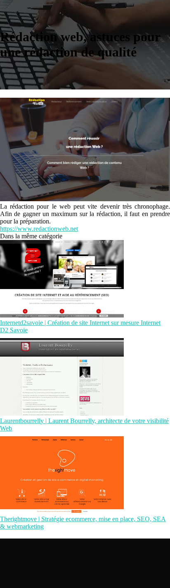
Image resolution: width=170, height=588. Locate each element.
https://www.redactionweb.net (39, 228)
